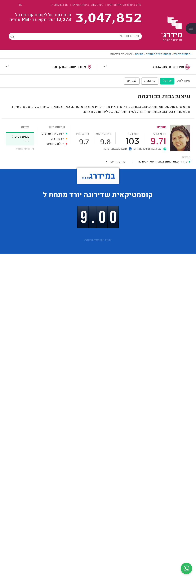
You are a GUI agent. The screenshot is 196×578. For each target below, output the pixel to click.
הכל (166, 81)
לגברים (131, 81)
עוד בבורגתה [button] (61, 5)
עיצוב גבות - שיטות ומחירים (88, 5)
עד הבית (149, 81)
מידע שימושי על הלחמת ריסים (124, 5)
